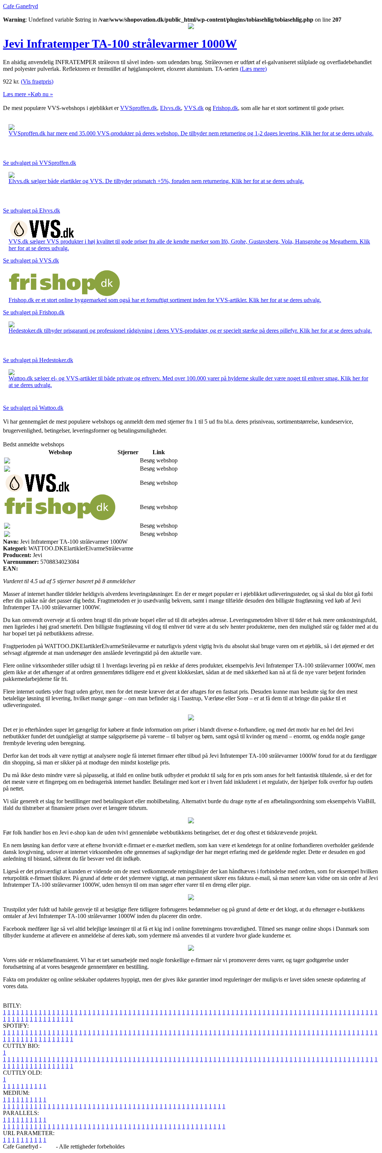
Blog (48, 1146)
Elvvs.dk (170, 108)
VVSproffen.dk (138, 108)
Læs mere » (17, 94)
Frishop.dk (225, 108)
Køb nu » (42, 94)
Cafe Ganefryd (20, 6)
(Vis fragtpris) (37, 81)
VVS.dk (194, 108)
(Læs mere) (253, 69)
